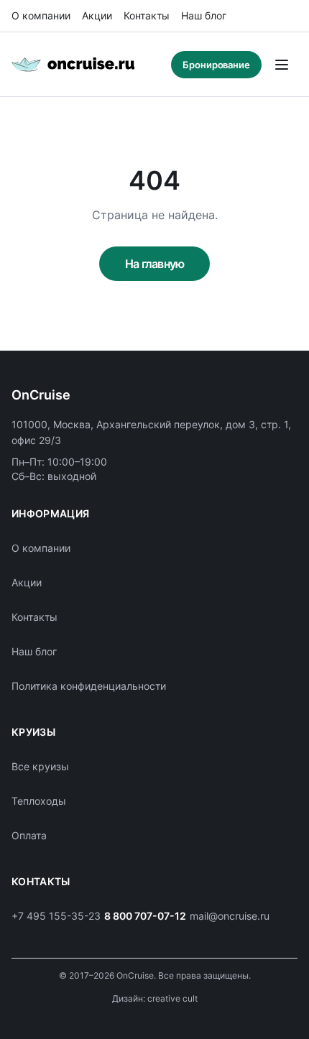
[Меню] (282, 64)
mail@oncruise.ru (229, 916)
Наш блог (203, 15)
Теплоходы (38, 801)
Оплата (29, 835)
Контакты (147, 15)
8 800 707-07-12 (145, 916)
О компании (40, 15)
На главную (155, 264)
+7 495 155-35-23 (56, 916)
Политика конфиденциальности (88, 686)
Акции (97, 15)
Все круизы (40, 766)
